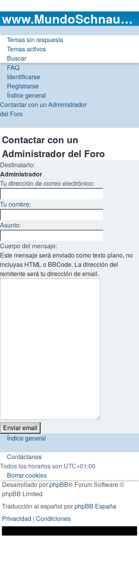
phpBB (58, 484)
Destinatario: (17, 164)
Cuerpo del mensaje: (28, 245)
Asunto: (10, 224)
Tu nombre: (15, 204)
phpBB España (95, 506)
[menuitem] (31, 39)
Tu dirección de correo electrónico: (47, 183)
